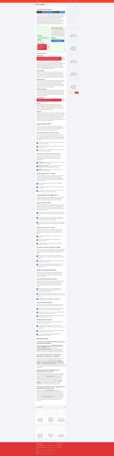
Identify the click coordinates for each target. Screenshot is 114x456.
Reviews (68, 1)
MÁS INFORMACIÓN (58, 40)
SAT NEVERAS (59, 446)
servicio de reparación (49, 62)
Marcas (64, 1)
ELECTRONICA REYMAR (39, 407)
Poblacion (75, 1)
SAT (72, 1)
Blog (60, 1)
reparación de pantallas (52, 360)
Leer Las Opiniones (57, 39)
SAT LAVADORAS (59, 447)
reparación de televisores (42, 16)
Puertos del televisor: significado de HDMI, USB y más (44, 453)
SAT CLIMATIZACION (60, 445)
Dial (64, 407)
